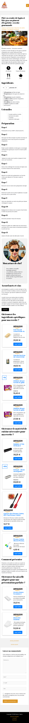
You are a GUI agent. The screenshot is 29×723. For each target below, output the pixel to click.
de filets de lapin (12, 92)
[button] (14, 48)
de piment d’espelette (14, 99)
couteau (11, 117)
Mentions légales (14, 716)
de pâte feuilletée (12, 97)
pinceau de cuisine (14, 116)
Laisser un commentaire (8, 28)
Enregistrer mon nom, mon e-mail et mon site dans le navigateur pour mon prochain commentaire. (14, 695)
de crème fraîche (11, 102)
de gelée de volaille (11, 103)
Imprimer (5, 309)
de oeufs (8, 100)
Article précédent (14, 641)
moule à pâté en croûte (15, 114)
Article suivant (14, 644)
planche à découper (14, 119)
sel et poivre (7, 105)
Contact (14, 718)
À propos (14, 720)
